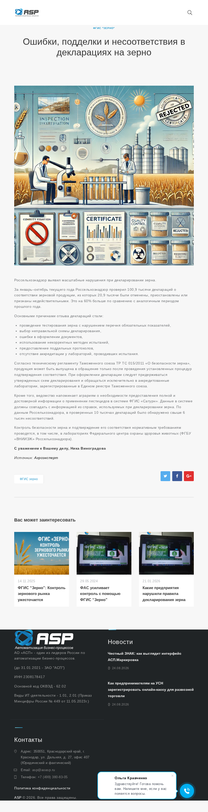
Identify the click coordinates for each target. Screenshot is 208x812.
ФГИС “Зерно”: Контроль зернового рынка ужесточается (41, 594)
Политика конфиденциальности (42, 788)
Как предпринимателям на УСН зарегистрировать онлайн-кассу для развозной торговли (151, 689)
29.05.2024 (89, 581)
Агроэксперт (46, 458)
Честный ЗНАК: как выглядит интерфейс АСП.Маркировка (144, 656)
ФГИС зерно (29, 479)
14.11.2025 (26, 581)
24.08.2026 (120, 668)
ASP (18, 797)
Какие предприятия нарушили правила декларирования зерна (164, 594)
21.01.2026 (151, 581)
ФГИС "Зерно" (104, 28)
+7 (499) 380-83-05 (53, 777)
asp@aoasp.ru (43, 770)
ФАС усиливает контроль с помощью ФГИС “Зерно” (100, 594)
